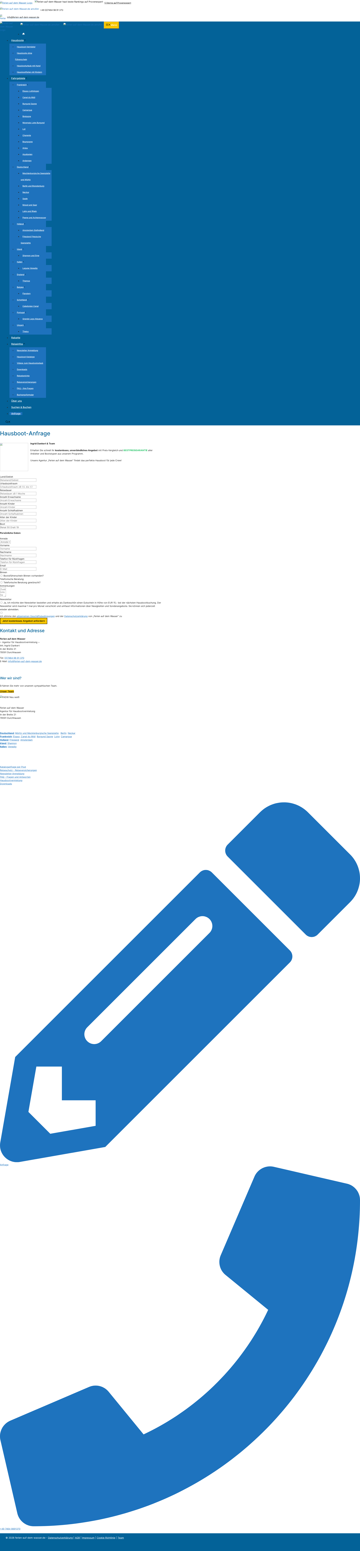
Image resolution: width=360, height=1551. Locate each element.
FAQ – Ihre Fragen (25, 388)
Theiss (25, 331)
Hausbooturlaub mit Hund (28, 66)
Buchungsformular (25, 394)
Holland (20, 224)
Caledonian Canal (30, 306)
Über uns (16, 401)
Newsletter (6, 599)
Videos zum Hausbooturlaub (30, 363)
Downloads (22, 369)
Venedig (12, 746)
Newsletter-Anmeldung (12, 773)
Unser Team (7, 691)
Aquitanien (27, 154)
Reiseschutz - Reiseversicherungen (18, 770)
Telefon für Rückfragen (12, 558)
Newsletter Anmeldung (27, 350)
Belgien (20, 287)
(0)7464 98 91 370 (14, 658)
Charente (26, 135)
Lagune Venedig (30, 268)
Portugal (21, 312)
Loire (57, 736)
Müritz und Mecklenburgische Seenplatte (37, 733)
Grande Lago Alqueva (32, 319)
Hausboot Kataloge (26, 357)
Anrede (4, 538)
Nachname (5, 552)
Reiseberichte (23, 376)
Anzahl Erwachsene (10, 497)
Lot (23, 129)
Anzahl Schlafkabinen (11, 510)
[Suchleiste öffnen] (8, 422)
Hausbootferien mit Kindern (29, 72)
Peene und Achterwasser (34, 217)
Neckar (25, 192)
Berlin (64, 733)
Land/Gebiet (6, 476)
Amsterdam (26, 739)
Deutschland (23, 167)
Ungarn (20, 325)
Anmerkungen (7, 585)
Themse (26, 281)
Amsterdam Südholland (33, 230)
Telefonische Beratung (12, 579)
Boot (2, 524)
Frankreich (22, 85)
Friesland (14, 739)
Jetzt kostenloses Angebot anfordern (23, 621)
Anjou (25, 148)
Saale (25, 198)
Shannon (12, 743)
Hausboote (17, 40)
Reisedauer (6, 490)
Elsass (16, 736)
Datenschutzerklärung (76, 616)
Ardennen (27, 160)
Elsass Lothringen (30, 91)
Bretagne (26, 116)
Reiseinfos (17, 344)
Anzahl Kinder (7, 503)
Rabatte (15, 337)
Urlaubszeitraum (8, 483)
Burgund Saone (29, 103)
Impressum (88, 1537)
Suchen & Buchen (21, 407)
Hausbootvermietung (11, 780)
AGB (77, 1537)
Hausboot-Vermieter (26, 47)
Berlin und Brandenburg (33, 186)
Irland (19, 249)
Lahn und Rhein (29, 211)
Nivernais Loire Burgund (33, 122)
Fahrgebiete (18, 78)
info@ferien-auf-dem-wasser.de (25, 661)
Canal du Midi (28, 97)
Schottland (22, 300)
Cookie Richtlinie (106, 1537)
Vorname (4, 545)
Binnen (3, 572)
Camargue (27, 110)
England (20, 274)
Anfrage (16, 413)
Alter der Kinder (8, 517)
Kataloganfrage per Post (13, 766)
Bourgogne (27, 141)
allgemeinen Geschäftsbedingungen (36, 616)
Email (3, 565)
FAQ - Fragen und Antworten (15, 777)
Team (121, 1537)
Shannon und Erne (30, 255)
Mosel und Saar (29, 205)
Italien (19, 262)
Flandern (26, 293)
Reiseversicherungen (26, 382)
